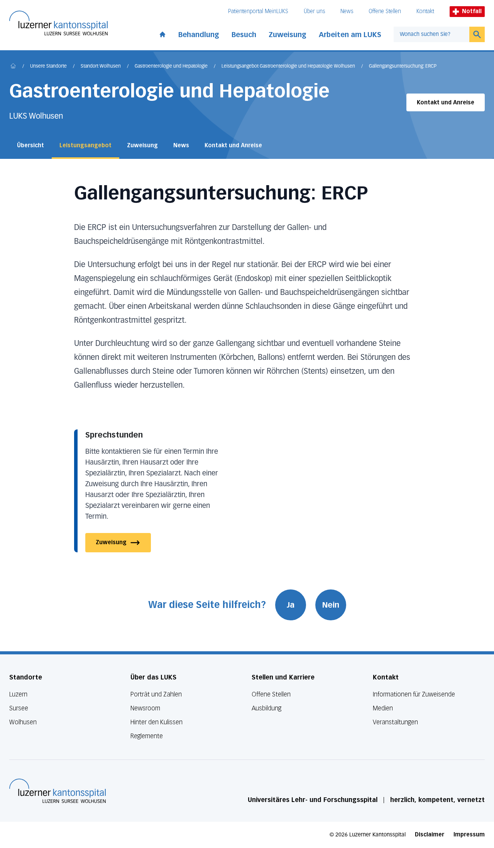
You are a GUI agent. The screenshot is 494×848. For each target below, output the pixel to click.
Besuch (244, 35)
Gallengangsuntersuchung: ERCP (402, 66)
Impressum (469, 834)
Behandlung (198, 35)
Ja (290, 605)
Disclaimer (429, 834)
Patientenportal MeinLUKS (258, 11)
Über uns (314, 11)
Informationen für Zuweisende (414, 694)
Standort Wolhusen (101, 66)
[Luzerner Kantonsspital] (57, 790)
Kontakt (425, 11)
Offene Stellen (385, 11)
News (346, 11)
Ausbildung (266, 708)
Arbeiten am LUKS (350, 35)
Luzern (18, 694)
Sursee (18, 708)
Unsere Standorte (48, 66)
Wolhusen (23, 722)
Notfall (472, 11)
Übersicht (30, 145)
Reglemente (146, 736)
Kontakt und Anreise (445, 102)
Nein (330, 605)
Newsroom (145, 708)
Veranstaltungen (395, 722)
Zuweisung (287, 35)
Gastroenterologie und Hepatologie (171, 66)
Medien (383, 708)
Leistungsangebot (85, 145)
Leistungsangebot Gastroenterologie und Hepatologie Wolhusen (288, 66)
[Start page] (162, 33)
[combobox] (431, 34)
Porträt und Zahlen (156, 694)
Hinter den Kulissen (156, 722)
